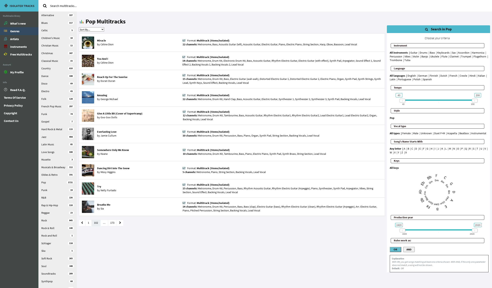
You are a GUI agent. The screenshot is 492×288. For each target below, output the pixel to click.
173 (112, 222)
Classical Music (57, 61)
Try (99, 186)
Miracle (101, 40)
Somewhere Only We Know (113, 150)
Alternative (57, 15)
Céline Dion (107, 44)
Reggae (57, 212)
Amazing (102, 95)
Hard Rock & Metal (57, 129)
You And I (102, 58)
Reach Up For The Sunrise (112, 77)
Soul (57, 266)
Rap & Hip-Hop (57, 205)
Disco (57, 83)
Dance (57, 76)
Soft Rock (57, 258)
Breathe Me (103, 204)
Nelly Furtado (108, 190)
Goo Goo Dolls (109, 117)
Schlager (57, 243)
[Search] (44, 6)
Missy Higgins (108, 172)
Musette (57, 159)
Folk (57, 99)
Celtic (57, 30)
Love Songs (57, 152)
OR (395, 249)
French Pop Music (57, 106)
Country (57, 68)
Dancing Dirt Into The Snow (113, 168)
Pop (57, 182)
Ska (57, 250)
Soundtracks (57, 273)
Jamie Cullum (108, 135)
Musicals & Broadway (57, 167)
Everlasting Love (106, 131)
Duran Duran (108, 81)
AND (408, 249)
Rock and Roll (57, 235)
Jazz (57, 137)
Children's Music (57, 38)
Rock (57, 220)
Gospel (57, 121)
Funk (57, 114)
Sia (102, 208)
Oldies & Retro (57, 174)
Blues (57, 23)
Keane (104, 154)
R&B (57, 197)
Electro (57, 91)
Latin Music (57, 144)
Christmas (57, 53)
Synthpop (57, 281)
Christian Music (57, 45)
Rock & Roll (57, 228)
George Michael (109, 99)
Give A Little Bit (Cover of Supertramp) (119, 113)
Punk (57, 190)
